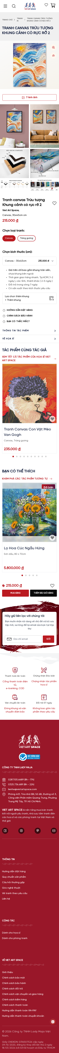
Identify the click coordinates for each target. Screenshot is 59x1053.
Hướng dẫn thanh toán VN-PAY (19, 1010)
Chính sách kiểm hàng (14, 999)
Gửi (48, 639)
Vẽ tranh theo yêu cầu (14, 893)
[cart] (53, 5)
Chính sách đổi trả (12, 988)
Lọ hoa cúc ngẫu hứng (24, 548)
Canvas (9, 238)
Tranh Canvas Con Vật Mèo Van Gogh (27, 432)
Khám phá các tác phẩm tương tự (25, 478)
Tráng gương (26, 238)
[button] (29, 261)
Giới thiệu (7, 972)
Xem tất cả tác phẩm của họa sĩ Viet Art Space (26, 359)
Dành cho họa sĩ (11, 933)
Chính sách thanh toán (15, 1005)
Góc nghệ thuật (11, 888)
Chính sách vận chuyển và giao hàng (22, 994)
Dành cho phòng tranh (14, 938)
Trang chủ (7, 20)
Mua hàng (15, 593)
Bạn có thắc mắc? (18, 321)
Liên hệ (6, 899)
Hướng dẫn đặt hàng (20, 310)
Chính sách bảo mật (13, 977)
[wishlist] (46, 5)
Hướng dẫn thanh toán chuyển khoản (23, 1016)
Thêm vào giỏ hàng (43, 593)
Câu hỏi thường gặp (13, 882)
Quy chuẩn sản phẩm (14, 877)
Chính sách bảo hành (19, 316)
